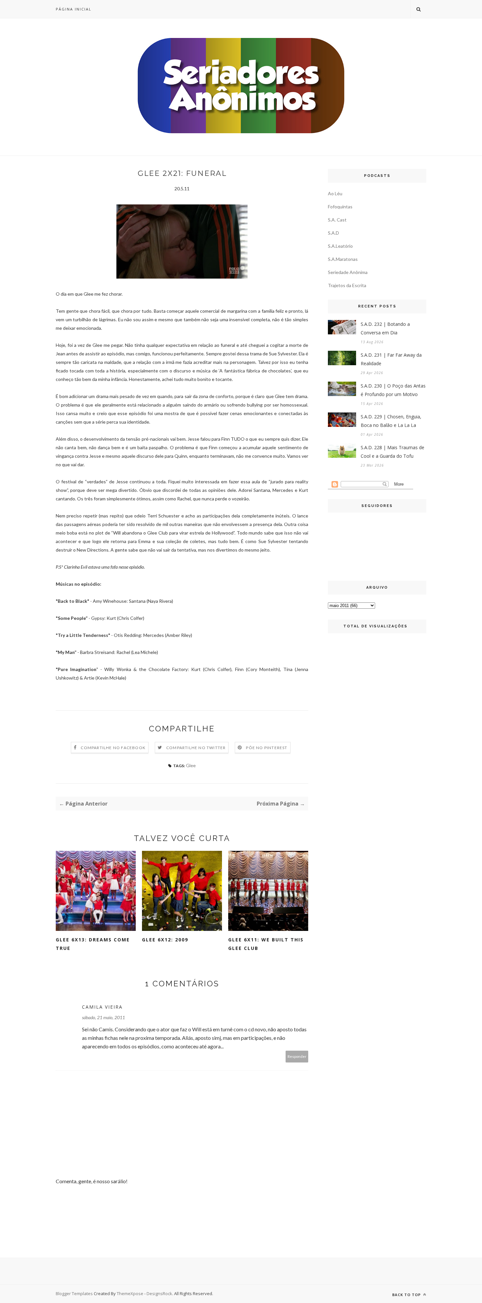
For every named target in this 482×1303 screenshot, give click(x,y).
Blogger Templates (74, 1293)
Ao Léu (335, 193)
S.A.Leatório (340, 246)
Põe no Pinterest (266, 747)
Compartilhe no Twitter (196, 747)
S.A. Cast (337, 219)
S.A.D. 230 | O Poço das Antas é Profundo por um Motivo (393, 390)
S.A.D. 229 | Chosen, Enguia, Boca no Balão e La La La (391, 420)
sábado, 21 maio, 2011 (103, 1017)
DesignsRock (159, 1293)
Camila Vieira (102, 1007)
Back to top (407, 1294)
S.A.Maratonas (343, 259)
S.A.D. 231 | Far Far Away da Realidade (391, 359)
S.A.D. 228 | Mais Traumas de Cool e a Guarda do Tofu (392, 451)
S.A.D (333, 233)
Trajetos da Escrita (347, 285)
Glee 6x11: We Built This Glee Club (266, 943)
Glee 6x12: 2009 (165, 939)
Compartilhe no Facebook (113, 747)
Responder (297, 1056)
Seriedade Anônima (348, 272)
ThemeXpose (130, 1293)
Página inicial (73, 9)
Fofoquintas (340, 206)
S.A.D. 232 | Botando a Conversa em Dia (385, 328)
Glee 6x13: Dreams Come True (93, 943)
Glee (191, 765)
